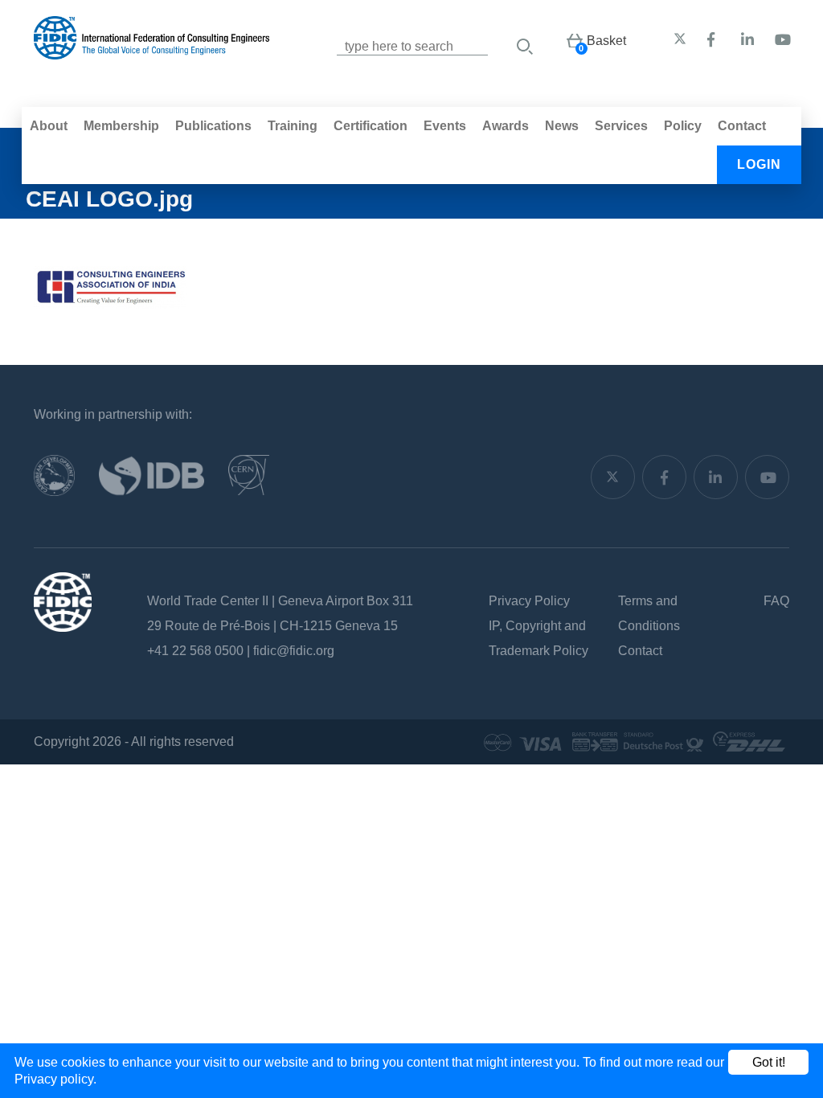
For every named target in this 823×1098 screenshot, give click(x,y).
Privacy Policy (529, 601)
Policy (683, 126)
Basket (606, 40)
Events (445, 126)
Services (621, 126)
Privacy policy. (55, 1079)
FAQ (776, 601)
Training (292, 126)
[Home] (151, 51)
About (49, 126)
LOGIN (759, 164)
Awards (505, 126)
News (562, 126)
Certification (370, 126)
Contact (742, 126)
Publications (213, 126)
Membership (121, 126)
